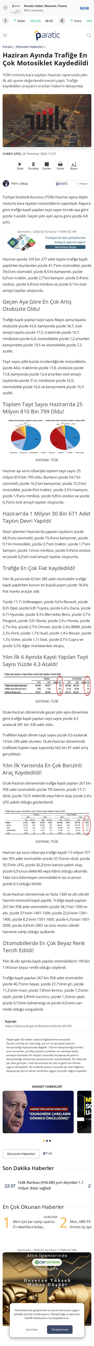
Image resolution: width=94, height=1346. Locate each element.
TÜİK (47, 1153)
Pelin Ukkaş (19, 183)
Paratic (8, 47)
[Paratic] (47, 36)
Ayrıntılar (32, 1329)
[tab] (44, 1141)
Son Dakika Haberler (28, 1168)
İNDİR (84, 8)
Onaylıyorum (59, 1329)
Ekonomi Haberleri (30, 47)
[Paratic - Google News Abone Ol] (72, 185)
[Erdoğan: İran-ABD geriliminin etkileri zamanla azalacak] (38, 1112)
